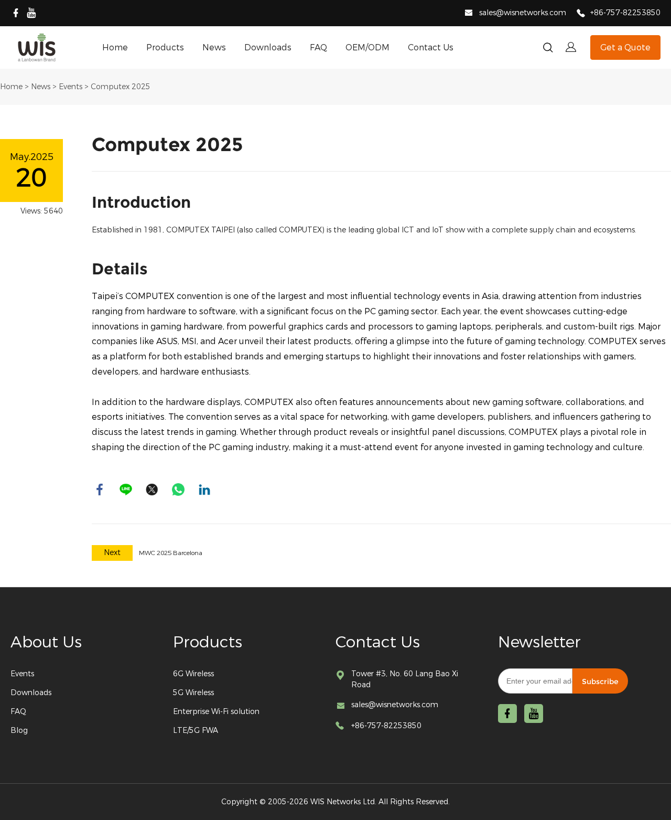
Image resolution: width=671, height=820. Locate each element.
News (214, 47)
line (126, 489)
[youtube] (31, 13)
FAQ (318, 47)
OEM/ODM (367, 47)
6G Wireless (193, 674)
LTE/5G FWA (195, 731)
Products (165, 47)
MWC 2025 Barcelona (170, 553)
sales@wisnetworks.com (522, 13)
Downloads (267, 47)
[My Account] (570, 47)
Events (70, 87)
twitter (152, 489)
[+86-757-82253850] (581, 14)
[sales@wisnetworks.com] (468, 14)
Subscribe (600, 681)
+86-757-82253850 (625, 13)
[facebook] (15, 13)
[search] (548, 49)
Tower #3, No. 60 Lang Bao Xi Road (404, 679)
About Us (46, 642)
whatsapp (178, 489)
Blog (19, 731)
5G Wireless (193, 693)
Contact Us (430, 47)
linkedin (204, 489)
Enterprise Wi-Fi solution (216, 712)
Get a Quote (625, 47)
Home (115, 47)
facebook (99, 489)
